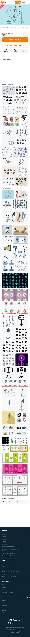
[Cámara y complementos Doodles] (8, 257)
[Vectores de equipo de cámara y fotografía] (8, 120)
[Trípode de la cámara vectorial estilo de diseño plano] (8, 164)
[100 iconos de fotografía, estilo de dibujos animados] (8, 432)
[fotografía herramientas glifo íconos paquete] (8, 497)
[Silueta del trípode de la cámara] (19, 233)
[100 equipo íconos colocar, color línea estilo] (14, 585)
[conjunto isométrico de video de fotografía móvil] (8, 364)
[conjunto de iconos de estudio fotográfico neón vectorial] (14, 392)
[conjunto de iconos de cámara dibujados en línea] (20, 99)
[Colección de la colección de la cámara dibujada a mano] (11, 140)
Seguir (25, 34)
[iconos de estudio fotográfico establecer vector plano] (10, 277)
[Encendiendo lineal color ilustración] (20, 335)
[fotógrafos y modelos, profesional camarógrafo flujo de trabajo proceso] (8, 266)
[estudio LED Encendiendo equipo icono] (8, 471)
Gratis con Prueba (15, 40)
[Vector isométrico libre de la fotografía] (8, 244)
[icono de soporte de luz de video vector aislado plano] (19, 607)
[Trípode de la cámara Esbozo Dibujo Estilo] (9, 195)
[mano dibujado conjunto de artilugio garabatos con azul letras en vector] (8, 377)
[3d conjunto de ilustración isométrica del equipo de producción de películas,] (9, 595)
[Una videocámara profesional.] (5, 153)
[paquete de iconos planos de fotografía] (8, 536)
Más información (6, 58)
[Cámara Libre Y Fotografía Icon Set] (9, 224)
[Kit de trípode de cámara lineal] (8, 129)
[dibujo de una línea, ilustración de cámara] (8, 205)
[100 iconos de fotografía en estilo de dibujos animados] (8, 406)
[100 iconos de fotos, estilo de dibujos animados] (8, 445)
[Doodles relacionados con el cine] (7, 234)
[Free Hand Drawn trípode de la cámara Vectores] (8, 89)
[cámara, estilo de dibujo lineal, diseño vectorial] (8, 214)
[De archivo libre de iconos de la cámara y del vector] (8, 98)
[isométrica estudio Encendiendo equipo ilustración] (8, 484)
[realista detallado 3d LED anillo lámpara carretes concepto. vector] (8, 549)
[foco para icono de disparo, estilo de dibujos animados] (8, 620)
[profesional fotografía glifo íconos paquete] (8, 510)
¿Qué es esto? (15, 56)
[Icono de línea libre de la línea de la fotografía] (9, 110)
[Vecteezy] (2, 2)
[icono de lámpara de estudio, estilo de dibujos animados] (7, 606)
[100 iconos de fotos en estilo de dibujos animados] (8, 419)
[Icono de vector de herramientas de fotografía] (8, 183)
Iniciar (23, 2)
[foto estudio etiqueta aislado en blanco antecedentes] (20, 267)
